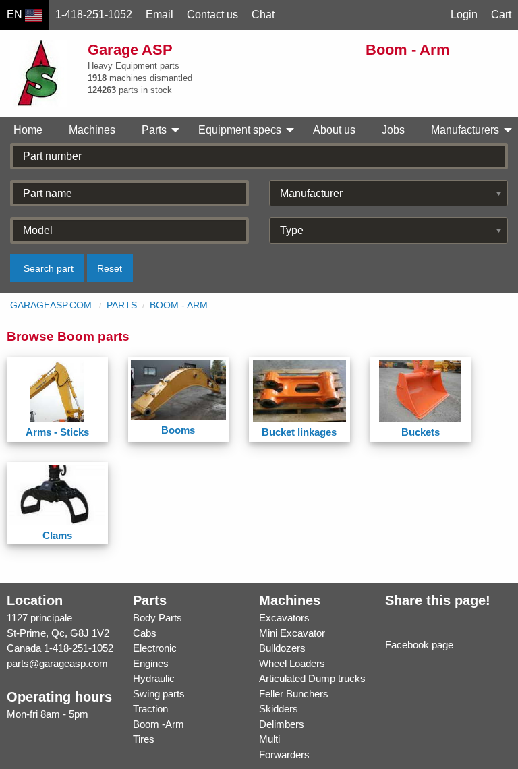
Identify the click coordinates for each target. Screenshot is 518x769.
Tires (143, 739)
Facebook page (419, 644)
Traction (150, 708)
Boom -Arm (158, 724)
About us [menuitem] (334, 130)
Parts (122, 305)
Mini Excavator (292, 633)
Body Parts (157, 617)
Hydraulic (154, 678)
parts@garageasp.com (57, 663)
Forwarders (284, 754)
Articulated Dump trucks (312, 678)
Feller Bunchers (293, 694)
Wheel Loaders (292, 663)
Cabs (144, 633)
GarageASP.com (51, 305)
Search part (49, 268)
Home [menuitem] (27, 130)
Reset (109, 268)
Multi (269, 739)
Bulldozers (282, 648)
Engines (151, 663)
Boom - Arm (179, 305)
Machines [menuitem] (92, 130)
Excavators (284, 617)
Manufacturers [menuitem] (465, 130)
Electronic (155, 648)
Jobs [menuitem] (393, 130)
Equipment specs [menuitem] (239, 130)
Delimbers (281, 724)
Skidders (278, 708)
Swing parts (159, 694)
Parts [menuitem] (154, 130)
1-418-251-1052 (78, 648)
